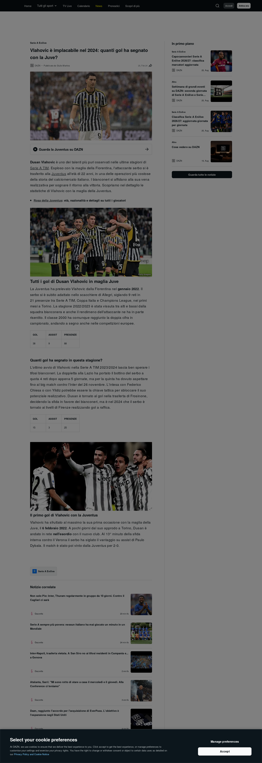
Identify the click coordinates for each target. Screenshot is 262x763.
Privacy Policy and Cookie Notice (31, 754)
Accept (225, 751)
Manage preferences (225, 742)
